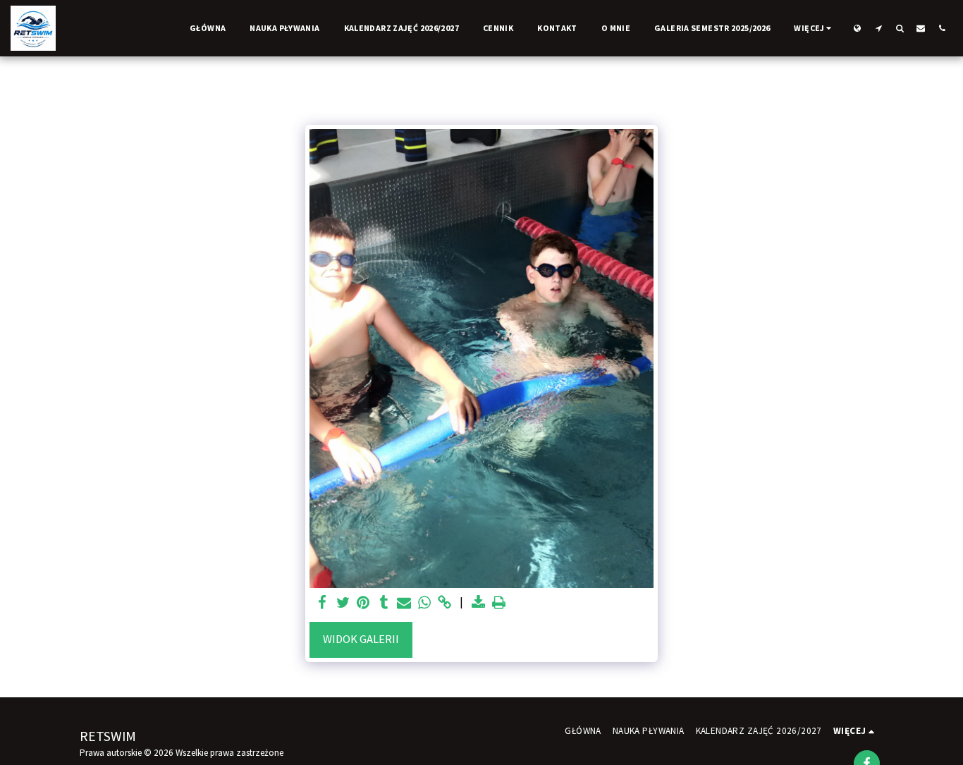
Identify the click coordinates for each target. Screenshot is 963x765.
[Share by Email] (404, 603)
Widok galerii (361, 639)
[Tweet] (343, 603)
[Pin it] (363, 603)
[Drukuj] (498, 603)
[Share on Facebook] (322, 603)
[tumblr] (383, 603)
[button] (878, 27)
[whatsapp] (424, 603)
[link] (444, 603)
